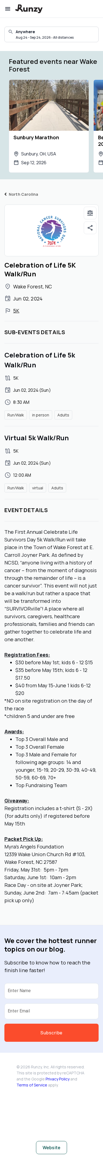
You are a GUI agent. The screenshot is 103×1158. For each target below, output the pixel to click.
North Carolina (23, 194)
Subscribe (51, 1033)
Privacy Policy (57, 1079)
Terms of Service (31, 1085)
